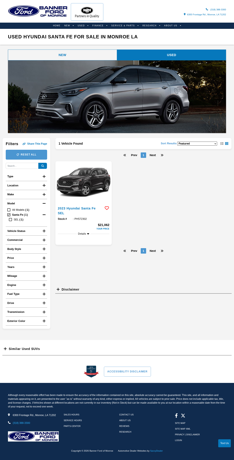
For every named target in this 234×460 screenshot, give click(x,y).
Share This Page (37, 143)
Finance (98, 25)
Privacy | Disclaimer (187, 434)
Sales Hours (71, 414)
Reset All (28, 154)
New (67, 25)
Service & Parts (123, 25)
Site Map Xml (183, 429)
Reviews (124, 426)
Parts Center (72, 426)
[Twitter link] (183, 416)
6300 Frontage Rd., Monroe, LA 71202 (206, 14)
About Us (171, 25)
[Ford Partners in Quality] (87, 12)
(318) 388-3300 (218, 9)
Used (82, 25)
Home (56, 25)
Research (149, 25)
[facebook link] (176, 416)
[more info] (83, 182)
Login (178, 440)
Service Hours (73, 420)
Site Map (180, 423)
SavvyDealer (156, 450)
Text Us (224, 443)
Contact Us (126, 414)
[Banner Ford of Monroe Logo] (38, 16)
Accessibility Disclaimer (127, 371)
